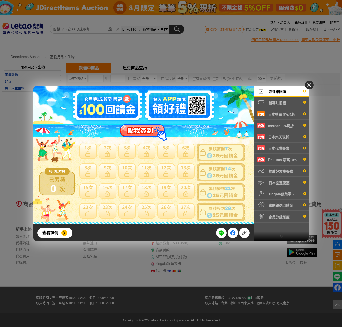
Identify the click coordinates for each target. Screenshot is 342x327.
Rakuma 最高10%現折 (281, 159)
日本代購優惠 (273, 148)
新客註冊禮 (277, 102)
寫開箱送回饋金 (280, 205)
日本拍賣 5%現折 (276, 114)
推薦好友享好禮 (280, 171)
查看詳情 (50, 232)
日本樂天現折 (273, 136)
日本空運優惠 (279, 182)
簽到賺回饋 (277, 91)
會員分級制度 (279, 216)
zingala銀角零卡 (281, 193)
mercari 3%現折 (276, 125)
